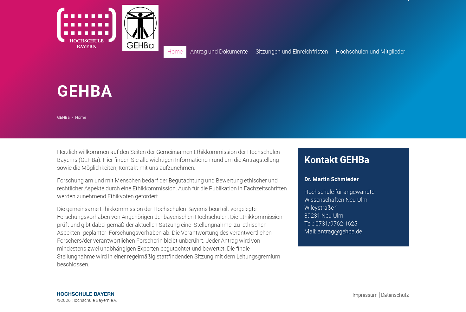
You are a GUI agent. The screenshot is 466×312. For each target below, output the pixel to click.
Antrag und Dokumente (219, 51)
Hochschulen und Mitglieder (370, 51)
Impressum (365, 295)
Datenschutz (395, 295)
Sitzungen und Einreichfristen (292, 51)
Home (175, 51)
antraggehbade (340, 231)
